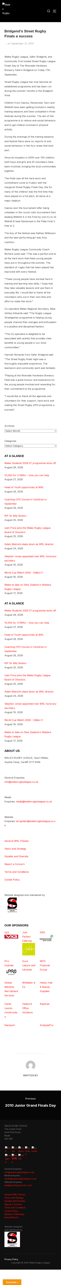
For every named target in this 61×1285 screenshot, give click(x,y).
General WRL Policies (16, 840)
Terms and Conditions (16, 871)
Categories (10, 441)
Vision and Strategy (15, 848)
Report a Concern (14, 864)
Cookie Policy (12, 879)
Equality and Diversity (16, 856)
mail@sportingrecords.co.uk (18, 1185)
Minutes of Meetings (14, 1214)
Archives (9, 425)
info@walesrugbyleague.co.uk (21, 781)
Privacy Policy (11, 1259)
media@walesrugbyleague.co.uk (34, 801)
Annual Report (11, 1217)
